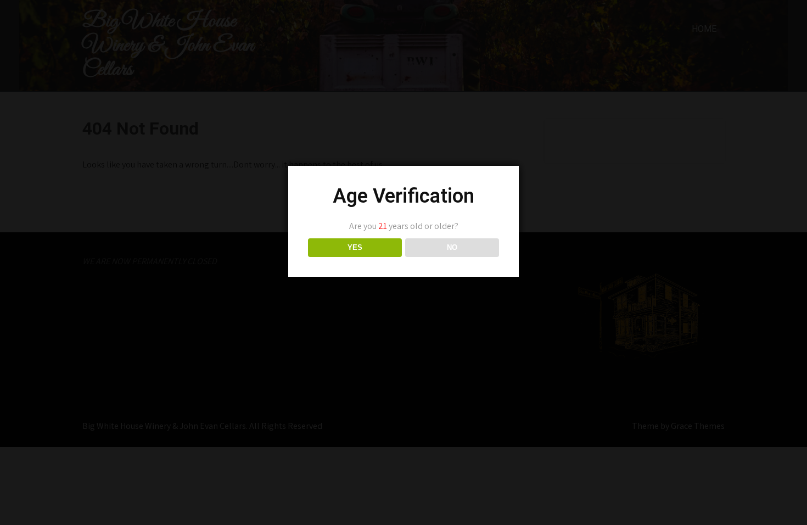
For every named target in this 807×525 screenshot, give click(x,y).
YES (355, 247)
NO (452, 247)
